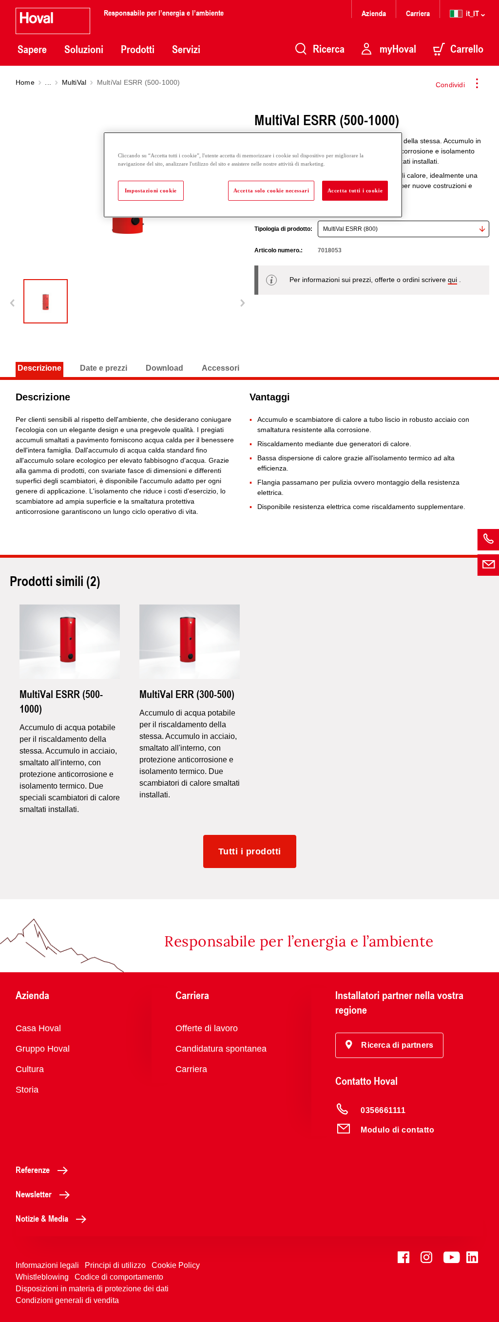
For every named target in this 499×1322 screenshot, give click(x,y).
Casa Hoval (38, 1028)
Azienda (374, 13)
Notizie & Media (42, 1218)
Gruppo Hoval (43, 1049)
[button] (389, 1045)
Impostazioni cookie (151, 190)
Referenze (33, 1169)
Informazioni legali (47, 1265)
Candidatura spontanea (221, 1049)
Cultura (30, 1069)
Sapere (32, 49)
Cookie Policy (176, 1265)
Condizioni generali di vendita (67, 1300)
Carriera (418, 13)
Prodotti (137, 49)
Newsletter (34, 1194)
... (48, 82)
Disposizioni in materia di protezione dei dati (92, 1288)
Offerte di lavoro (206, 1028)
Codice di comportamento (119, 1277)
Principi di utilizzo (115, 1265)
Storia (27, 1090)
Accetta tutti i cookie (355, 190)
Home (25, 82)
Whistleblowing (42, 1277)
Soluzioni (83, 49)
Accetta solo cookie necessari (271, 190)
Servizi (186, 49)
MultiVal (74, 82)
